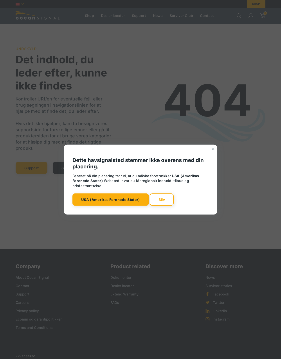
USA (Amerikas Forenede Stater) (110, 199)
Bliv (162, 199)
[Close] (213, 148)
